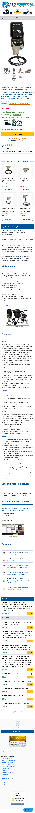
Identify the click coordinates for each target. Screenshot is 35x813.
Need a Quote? (17, 731)
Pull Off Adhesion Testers (9, 776)
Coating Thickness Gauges (10, 760)
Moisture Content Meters (9, 772)
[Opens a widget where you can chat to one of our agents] (28, 810)
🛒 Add (30, 613)
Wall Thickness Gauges (8, 786)
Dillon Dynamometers (8, 764)
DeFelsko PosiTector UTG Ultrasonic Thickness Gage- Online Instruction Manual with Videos (19, 580)
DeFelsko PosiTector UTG (13, 84)
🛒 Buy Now (17, 134)
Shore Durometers (7, 778)
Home (2, 84)
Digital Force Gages (7, 762)
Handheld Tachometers (8, 766)
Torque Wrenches (7, 784)
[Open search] (2, 18)
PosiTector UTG (11, 231)
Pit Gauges (5, 774)
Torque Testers (6, 782)
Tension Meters (6, 780)
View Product (8, 189)
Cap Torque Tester (7, 758)
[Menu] (31, 18)
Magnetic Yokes (6, 770)
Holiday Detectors (7, 768)
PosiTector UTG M (18, 256)
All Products (5, 751)
